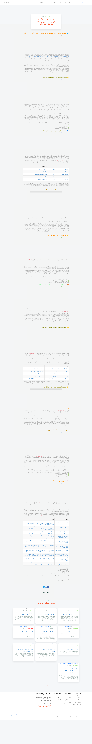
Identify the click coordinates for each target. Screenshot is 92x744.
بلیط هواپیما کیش (78, 702)
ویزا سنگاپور (78, 695)
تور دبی (79, 699)
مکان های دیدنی (47, 16)
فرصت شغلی (58, 695)
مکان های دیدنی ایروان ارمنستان (70, 614)
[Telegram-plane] (46, 706)
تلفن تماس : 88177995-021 (46, 700)
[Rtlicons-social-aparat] (41, 706)
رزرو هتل (59, 697)
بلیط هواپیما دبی (78, 705)
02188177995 (65, 579)
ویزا (60, 2)
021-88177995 (6, 2)
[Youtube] (43, 706)
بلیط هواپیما (75, 2)
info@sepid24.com (56, 576)
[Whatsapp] (50, 706)
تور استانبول (78, 700)
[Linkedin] (39, 706)
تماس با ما (69, 695)
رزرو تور (59, 699)
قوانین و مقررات (68, 699)
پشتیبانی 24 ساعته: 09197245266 (44, 702)
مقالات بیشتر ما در (46, 685)
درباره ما (69, 697)
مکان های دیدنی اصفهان (27, 614)
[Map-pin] (50, 708)
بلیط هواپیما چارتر (77, 697)
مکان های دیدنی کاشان (73, 631)
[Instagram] (48, 706)
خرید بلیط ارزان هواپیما (27, 631)
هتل (69, 2)
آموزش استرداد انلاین (67, 703)
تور (65, 2)
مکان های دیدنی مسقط (72, 649)
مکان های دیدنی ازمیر (50, 614)
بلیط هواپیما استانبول (77, 704)
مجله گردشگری (54, 2)
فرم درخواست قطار (44, 2)
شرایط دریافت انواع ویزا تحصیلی (48, 631)
